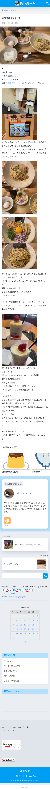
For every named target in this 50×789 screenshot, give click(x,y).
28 (29, 634)
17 (13, 629)
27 (25, 634)
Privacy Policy (31, 776)
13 (25, 625)
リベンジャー (9, 661)
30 (37, 634)
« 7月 (24, 642)
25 (17, 634)
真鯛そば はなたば (15, 83)
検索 (45, 576)
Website (7, 525)
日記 (15, 447)
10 (13, 625)
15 (33, 625)
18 (17, 629)
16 (37, 625)
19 (21, 629)
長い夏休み (27, 3)
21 (29, 629)
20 (25, 629)
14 (29, 625)
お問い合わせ (19, 776)
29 (33, 634)
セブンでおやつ (10, 671)
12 (21, 625)
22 (33, 629)
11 (17, 625)
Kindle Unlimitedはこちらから (14, 597)
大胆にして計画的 (11, 681)
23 (37, 629)
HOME (26, 771)
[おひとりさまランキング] (8, 760)
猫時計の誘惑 (9, 676)
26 (21, 634)
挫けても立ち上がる (12, 666)
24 (13, 634)
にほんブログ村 (8, 594)
